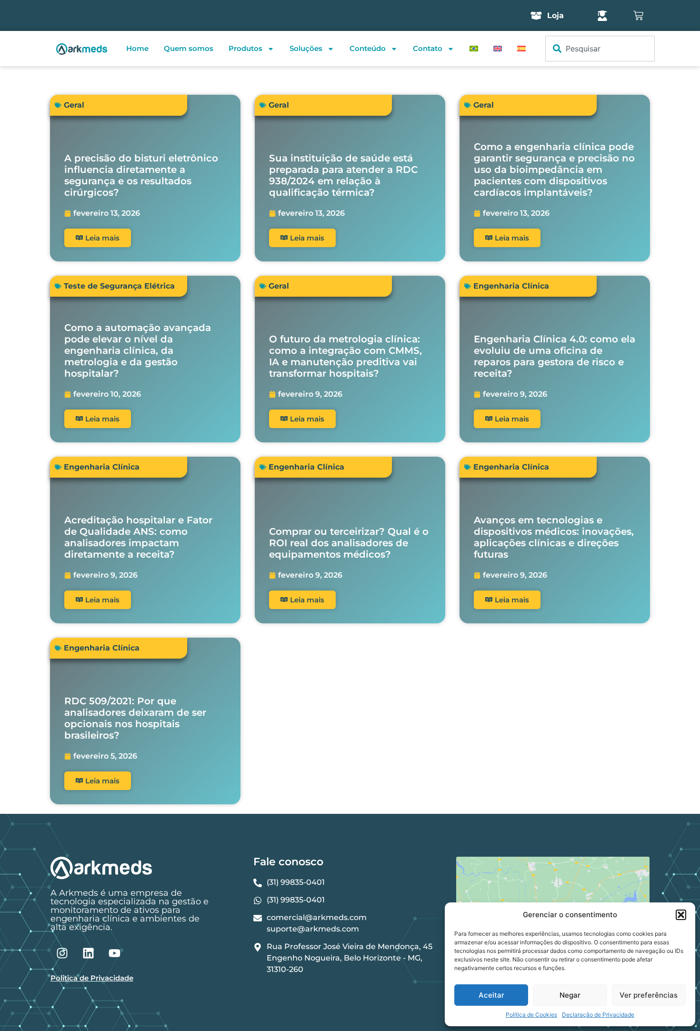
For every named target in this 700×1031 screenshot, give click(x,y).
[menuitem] (474, 49)
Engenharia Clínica (511, 285)
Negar (570, 995)
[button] (681, 915)
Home (137, 48)
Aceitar (491, 995)
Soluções (306, 48)
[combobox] (600, 48)
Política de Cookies (531, 1014)
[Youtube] (115, 953)
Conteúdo (368, 48)
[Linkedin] (88, 953)
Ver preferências (649, 995)
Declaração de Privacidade (598, 1014)
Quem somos (188, 48)
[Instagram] (62, 953)
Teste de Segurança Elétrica (119, 285)
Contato (427, 48)
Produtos (245, 48)
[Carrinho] (638, 15)
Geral (74, 105)
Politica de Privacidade (91, 977)
